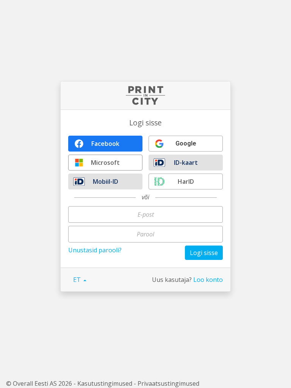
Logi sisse (204, 253)
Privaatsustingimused (168, 383)
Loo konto (208, 279)
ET (77, 279)
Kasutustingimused (104, 383)
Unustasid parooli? (95, 250)
